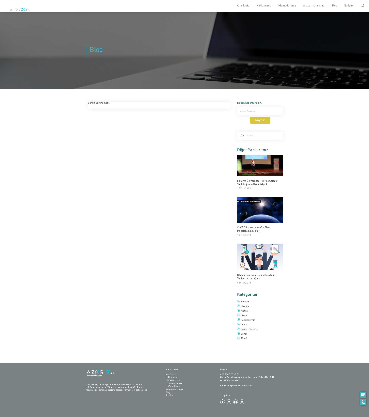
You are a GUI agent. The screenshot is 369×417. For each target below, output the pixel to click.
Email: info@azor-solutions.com (236, 386)
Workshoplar (174, 386)
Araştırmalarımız (313, 5)
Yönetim (245, 302)
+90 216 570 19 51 (229, 374)
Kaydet (260, 120)
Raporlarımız (248, 320)
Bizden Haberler (250, 329)
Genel (244, 334)
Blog (334, 5)
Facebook (222, 401)
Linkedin (235, 401)
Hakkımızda (264, 5)
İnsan (244, 315)
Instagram (229, 401)
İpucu (244, 325)
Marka (244, 311)
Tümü (244, 338)
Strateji (245, 306)
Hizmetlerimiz (173, 380)
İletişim (349, 5)
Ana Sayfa (243, 5)
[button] (362, 6)
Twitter (242, 401)
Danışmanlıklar (175, 383)
